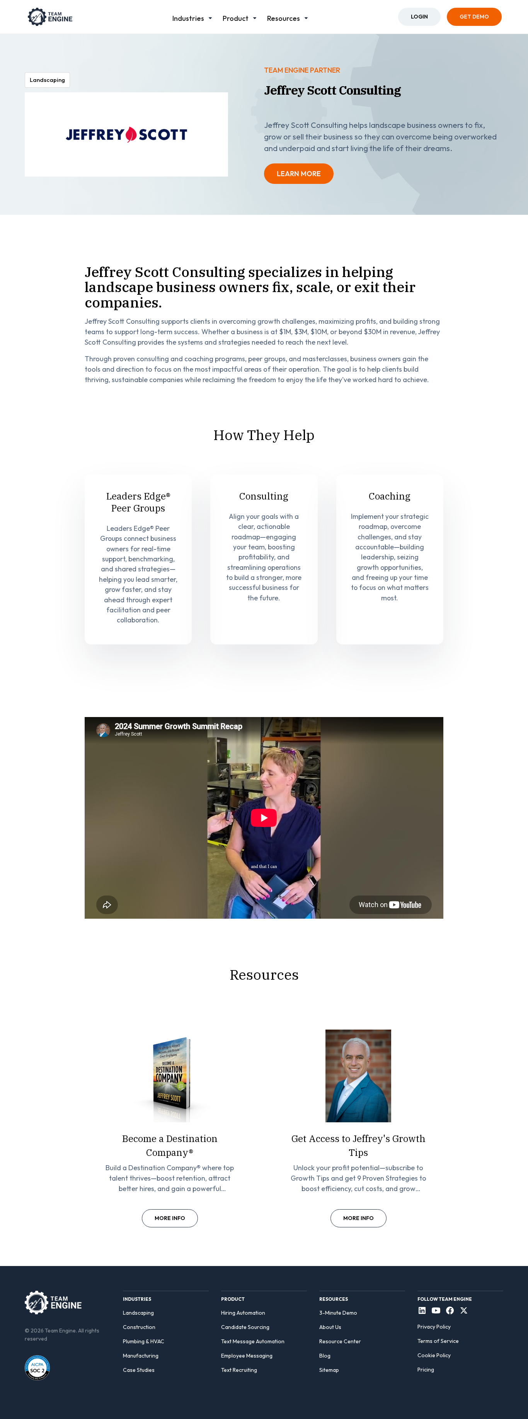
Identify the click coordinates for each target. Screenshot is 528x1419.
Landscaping (138, 1312)
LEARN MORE (299, 173)
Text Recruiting (239, 1369)
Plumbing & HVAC (143, 1341)
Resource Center (340, 1341)
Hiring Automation (243, 1312)
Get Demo (474, 16)
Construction (139, 1327)
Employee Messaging (247, 1355)
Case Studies (139, 1369)
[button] (192, 17)
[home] (50, 17)
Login (419, 16)
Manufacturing (140, 1355)
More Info (170, 1218)
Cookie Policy (434, 1355)
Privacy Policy (434, 1326)
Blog (324, 1355)
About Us (330, 1327)
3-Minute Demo (338, 1312)
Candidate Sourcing (245, 1327)
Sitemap (329, 1369)
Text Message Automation (252, 1341)
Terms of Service (438, 1340)
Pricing (425, 1369)
